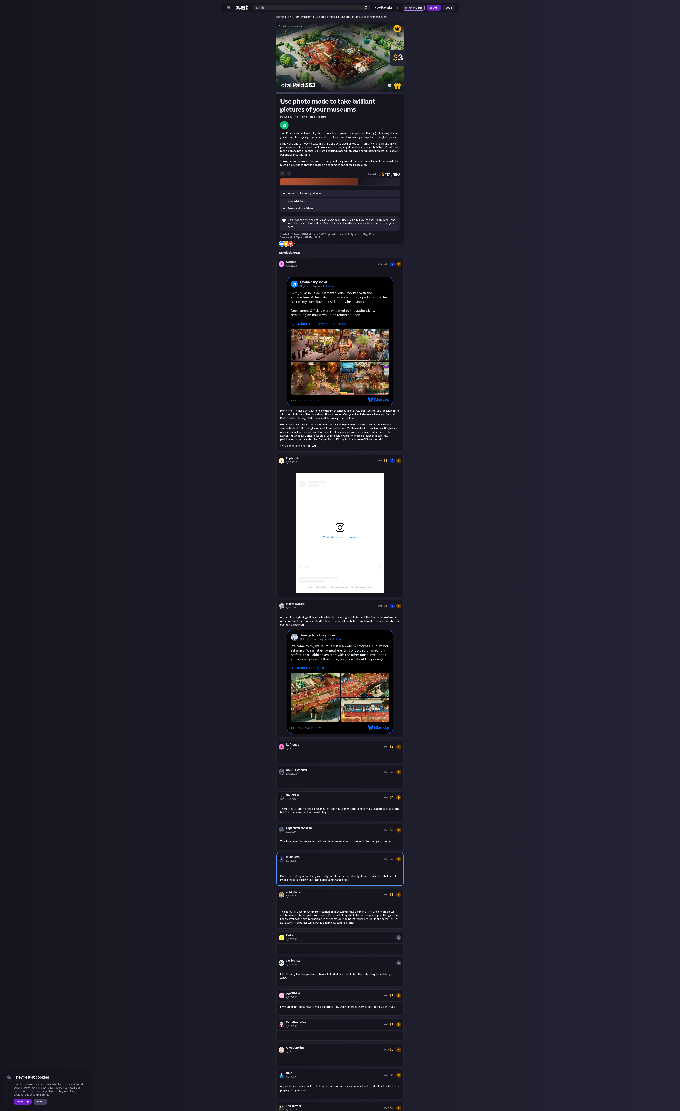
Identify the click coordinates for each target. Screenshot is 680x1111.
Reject (40, 1101)
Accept (21, 1101)
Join (435, 7)
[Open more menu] (397, 7)
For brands (415, 7)
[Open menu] (228, 7)
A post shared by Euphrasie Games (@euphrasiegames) (340, 587)
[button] (340, 194)
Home (280, 17)
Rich (295, 117)
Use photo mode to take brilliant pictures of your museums (351, 17)
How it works (383, 8)
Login (449, 7)
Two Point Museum (299, 17)
